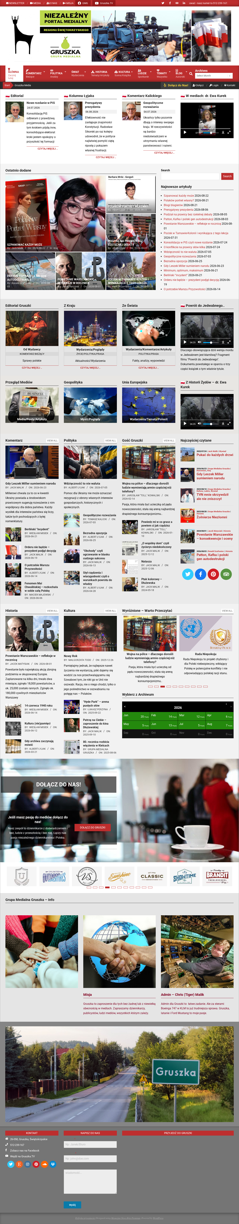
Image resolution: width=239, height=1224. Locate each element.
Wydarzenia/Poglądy (90, 349)
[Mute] (199, 342)
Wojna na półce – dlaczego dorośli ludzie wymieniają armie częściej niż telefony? (146, 487)
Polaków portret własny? (179, 200)
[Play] (185, 132)
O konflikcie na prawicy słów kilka (184, 247)
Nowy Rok (70, 656)
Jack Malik (17, 487)
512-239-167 (17, 1145)
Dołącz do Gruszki (92, 827)
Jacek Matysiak (20, 663)
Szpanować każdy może (179, 195)
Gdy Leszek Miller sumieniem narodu (186, 266)
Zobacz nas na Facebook (24, 1150)
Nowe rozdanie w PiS (41, 103)
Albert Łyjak (37, 572)
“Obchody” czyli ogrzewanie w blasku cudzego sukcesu (96, 554)
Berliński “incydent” (176, 275)
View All (52, 440)
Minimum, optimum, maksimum (183, 270)
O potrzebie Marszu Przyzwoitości (185, 289)
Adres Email (70, 1153)
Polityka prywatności (85, 1218)
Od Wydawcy (32, 349)
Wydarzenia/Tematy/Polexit (149, 419)
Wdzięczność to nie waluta (180, 252)
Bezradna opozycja (175, 261)
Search (165, 170)
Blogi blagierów (173, 205)
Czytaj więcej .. (48, 148)
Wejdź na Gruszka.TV (22, 1156)
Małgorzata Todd (79, 660)
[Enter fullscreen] (229, 132)
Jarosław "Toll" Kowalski (143, 495)
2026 (178, 713)
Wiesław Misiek (38, 533)
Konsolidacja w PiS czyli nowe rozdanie (188, 242)
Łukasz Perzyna (98, 709)
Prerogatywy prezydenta (93, 105)
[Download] (223, 132)
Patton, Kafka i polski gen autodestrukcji (188, 219)
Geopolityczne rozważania (153, 105)
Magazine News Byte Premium (125, 1218)
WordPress (158, 1218)
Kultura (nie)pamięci (37, 723)
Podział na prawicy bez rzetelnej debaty (188, 214)
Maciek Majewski (40, 594)
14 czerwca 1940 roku (38, 705)
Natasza (146, 561)
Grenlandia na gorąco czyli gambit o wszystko (149, 656)
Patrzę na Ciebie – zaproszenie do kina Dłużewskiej (95, 723)
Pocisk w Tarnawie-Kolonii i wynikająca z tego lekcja (196, 233)
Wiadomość (69, 1167)
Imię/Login (69, 1139)
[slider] (205, 128)
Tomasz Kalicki (97, 519)
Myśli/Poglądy (90, 419)
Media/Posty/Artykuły (32, 419)
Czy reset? (206, 654)
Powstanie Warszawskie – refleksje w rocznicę (192, 223)
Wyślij (72, 1205)
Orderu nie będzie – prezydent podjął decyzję (191, 280)
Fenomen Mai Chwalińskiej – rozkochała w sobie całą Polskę (41, 587)
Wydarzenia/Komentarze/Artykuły (149, 349)
